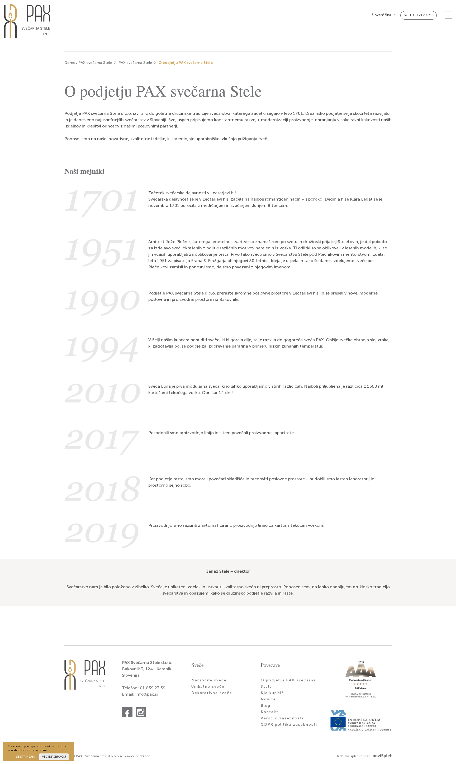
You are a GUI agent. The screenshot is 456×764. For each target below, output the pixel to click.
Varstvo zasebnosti (282, 718)
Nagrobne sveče (209, 680)
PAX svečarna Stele (135, 62)
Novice (268, 699)
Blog (265, 705)
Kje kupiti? (272, 693)
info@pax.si (146, 694)
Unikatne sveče (208, 686)
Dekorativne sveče (211, 693)
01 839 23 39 (421, 15)
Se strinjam (25, 756)
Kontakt (269, 712)
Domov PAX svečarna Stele (88, 62)
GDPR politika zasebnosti (289, 724)
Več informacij (54, 756)
